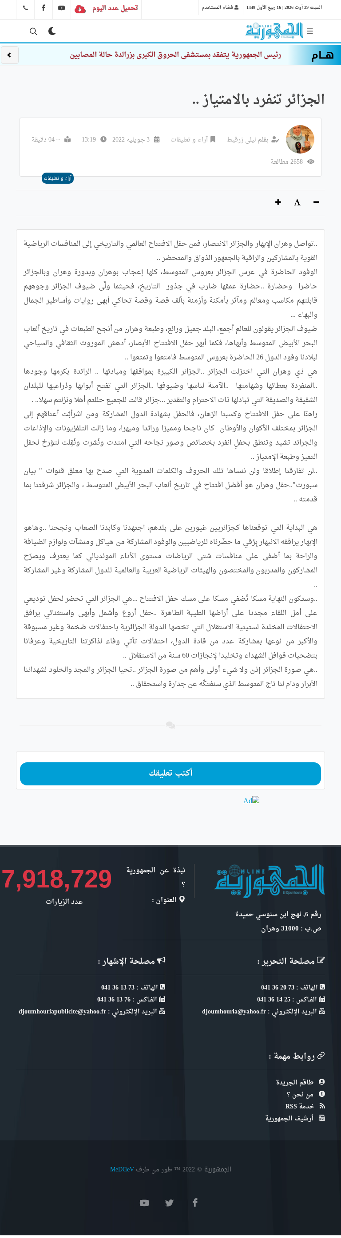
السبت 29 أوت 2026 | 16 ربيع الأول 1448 (284, 7)
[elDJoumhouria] (62, 8)
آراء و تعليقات (189, 140)
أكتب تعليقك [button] (171, 773)
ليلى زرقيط (241, 140)
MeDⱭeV (122, 1169)
